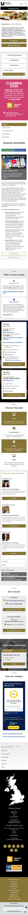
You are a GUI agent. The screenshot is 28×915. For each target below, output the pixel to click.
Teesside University (6, 4)
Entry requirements (7, 130)
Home (2, 746)
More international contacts (14, 630)
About (3, 767)
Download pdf (14, 253)
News (4, 565)
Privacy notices (14, 881)
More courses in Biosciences (10, 575)
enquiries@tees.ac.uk (14, 821)
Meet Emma (14, 553)
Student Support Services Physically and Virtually (14, 905)
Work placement (21, 150)
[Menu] (25, 4)
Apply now (15, 40)
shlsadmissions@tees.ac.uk (17, 600)
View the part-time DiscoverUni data (12, 733)
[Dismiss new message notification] (26, 907)
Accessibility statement (14, 896)
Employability (6, 133)
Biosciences (14, 65)
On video (5, 561)
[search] (21, 4)
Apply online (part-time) (13, 395)
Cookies (14, 888)
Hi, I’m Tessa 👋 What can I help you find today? (14, 909)
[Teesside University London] (21, 799)
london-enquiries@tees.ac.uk (14, 839)
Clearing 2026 (14, 84)
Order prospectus (14, 257)
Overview (4, 124)
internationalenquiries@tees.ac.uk (14, 621)
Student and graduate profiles (13, 473)
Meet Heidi (14, 498)
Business (4, 760)
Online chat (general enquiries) (14, 609)
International (5, 137)
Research (4, 763)
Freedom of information (14, 886)
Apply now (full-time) (13, 364)
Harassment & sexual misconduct (14, 898)
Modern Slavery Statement (14, 890)
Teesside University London (14, 825)
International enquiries (14, 822)
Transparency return (14, 894)
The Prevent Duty (14, 892)
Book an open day (15, 45)
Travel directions (14, 816)
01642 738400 (15, 99)
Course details (6, 127)
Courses (17, 746)
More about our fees (8, 332)
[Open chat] (26, 912)
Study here (4, 750)
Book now (14, 663)
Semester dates (9, 354)
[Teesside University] (17, 789)
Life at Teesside (5, 754)
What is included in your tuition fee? (12, 342)
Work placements (7, 314)
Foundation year (8, 150)
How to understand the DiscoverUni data (14, 736)
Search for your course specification (12, 579)
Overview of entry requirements (13, 360)
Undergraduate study (13, 8)
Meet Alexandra (14, 525)
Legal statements (14, 883)
